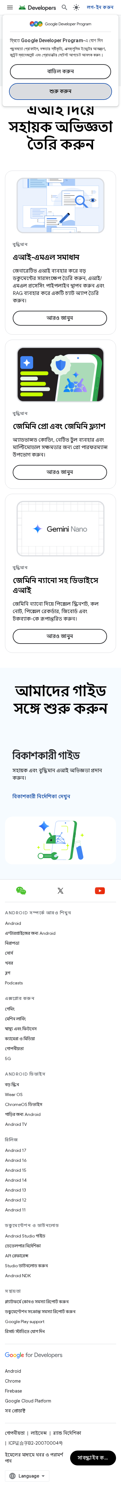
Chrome (13, 1381)
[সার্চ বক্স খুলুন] (64, 7)
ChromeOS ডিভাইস (23, 1104)
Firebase (13, 1391)
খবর (9, 963)
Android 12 (15, 1200)
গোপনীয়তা (14, 1048)
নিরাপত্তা (12, 943)
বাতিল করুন (60, 72)
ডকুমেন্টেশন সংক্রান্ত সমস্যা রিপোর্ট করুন (40, 1311)
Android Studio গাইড (25, 1236)
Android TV (16, 1124)
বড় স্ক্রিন (12, 1084)
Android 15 (15, 1170)
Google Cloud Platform (28, 1401)
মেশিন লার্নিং (15, 1019)
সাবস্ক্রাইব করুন (95, 1458)
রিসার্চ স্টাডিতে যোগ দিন (25, 1331)
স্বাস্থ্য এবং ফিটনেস (21, 1029)
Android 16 (16, 1160)
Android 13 (15, 1190)
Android (13, 923)
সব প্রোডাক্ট (15, 1411)
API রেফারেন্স (16, 1256)
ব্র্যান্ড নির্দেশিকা (67, 1433)
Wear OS (14, 1094)
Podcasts (14, 983)
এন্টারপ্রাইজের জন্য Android (30, 933)
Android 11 (15, 1210)
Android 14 (16, 1180)
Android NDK (18, 1275)
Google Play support (24, 1321)
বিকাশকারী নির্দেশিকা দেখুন (41, 797)
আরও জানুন (60, 318)
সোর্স (9, 953)
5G (8, 1058)
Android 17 (15, 1150)
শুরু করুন (60, 91)
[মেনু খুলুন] (10, 7)
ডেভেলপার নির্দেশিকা (23, 1246)
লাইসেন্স (39, 1433)
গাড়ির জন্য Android (23, 1114)
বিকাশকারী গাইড (46, 756)
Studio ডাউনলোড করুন (26, 1265)
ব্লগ (7, 973)
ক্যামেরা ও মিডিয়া (20, 1038)
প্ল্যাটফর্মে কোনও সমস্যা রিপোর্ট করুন (37, 1301)
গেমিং (10, 1009)
